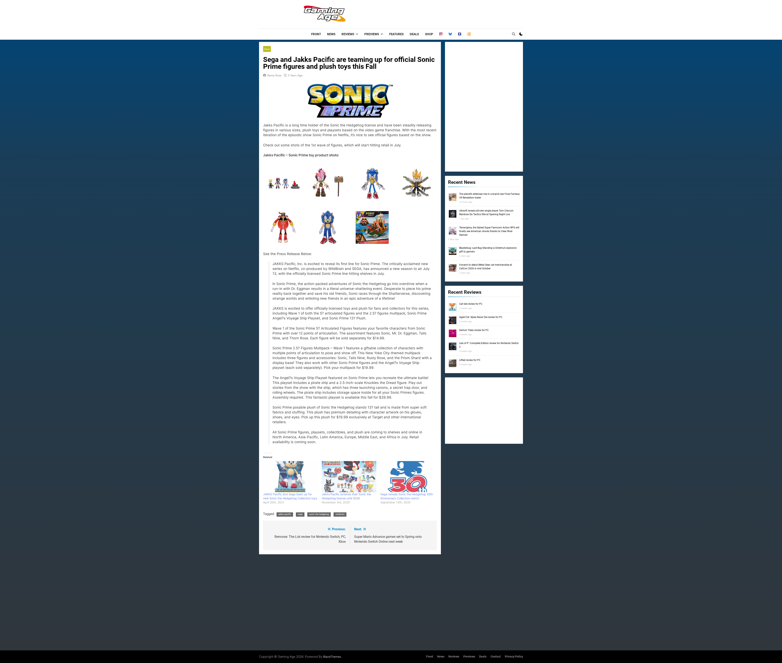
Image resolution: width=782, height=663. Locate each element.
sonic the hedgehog (319, 514)
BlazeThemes (332, 656)
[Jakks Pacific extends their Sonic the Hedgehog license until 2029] (349, 476)
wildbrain (340, 514)
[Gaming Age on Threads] (441, 34)
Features (396, 34)
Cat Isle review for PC (470, 303)
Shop (429, 34)
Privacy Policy (514, 656)
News (331, 34)
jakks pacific (284, 514)
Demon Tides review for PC (474, 330)
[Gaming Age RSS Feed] (469, 34)
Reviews (348, 34)
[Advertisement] (449, 13)
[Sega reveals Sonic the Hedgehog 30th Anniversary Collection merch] (407, 476)
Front (316, 34)
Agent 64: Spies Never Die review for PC (480, 317)
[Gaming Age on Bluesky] (450, 34)
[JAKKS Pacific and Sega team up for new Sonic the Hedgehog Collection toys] (290, 476)
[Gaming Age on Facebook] (459, 34)
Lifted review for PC (469, 360)
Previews (371, 34)
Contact (496, 656)
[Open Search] (513, 34)
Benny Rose (274, 75)
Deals (414, 34)
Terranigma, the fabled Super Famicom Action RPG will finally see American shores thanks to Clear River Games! (489, 231)
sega (300, 514)
